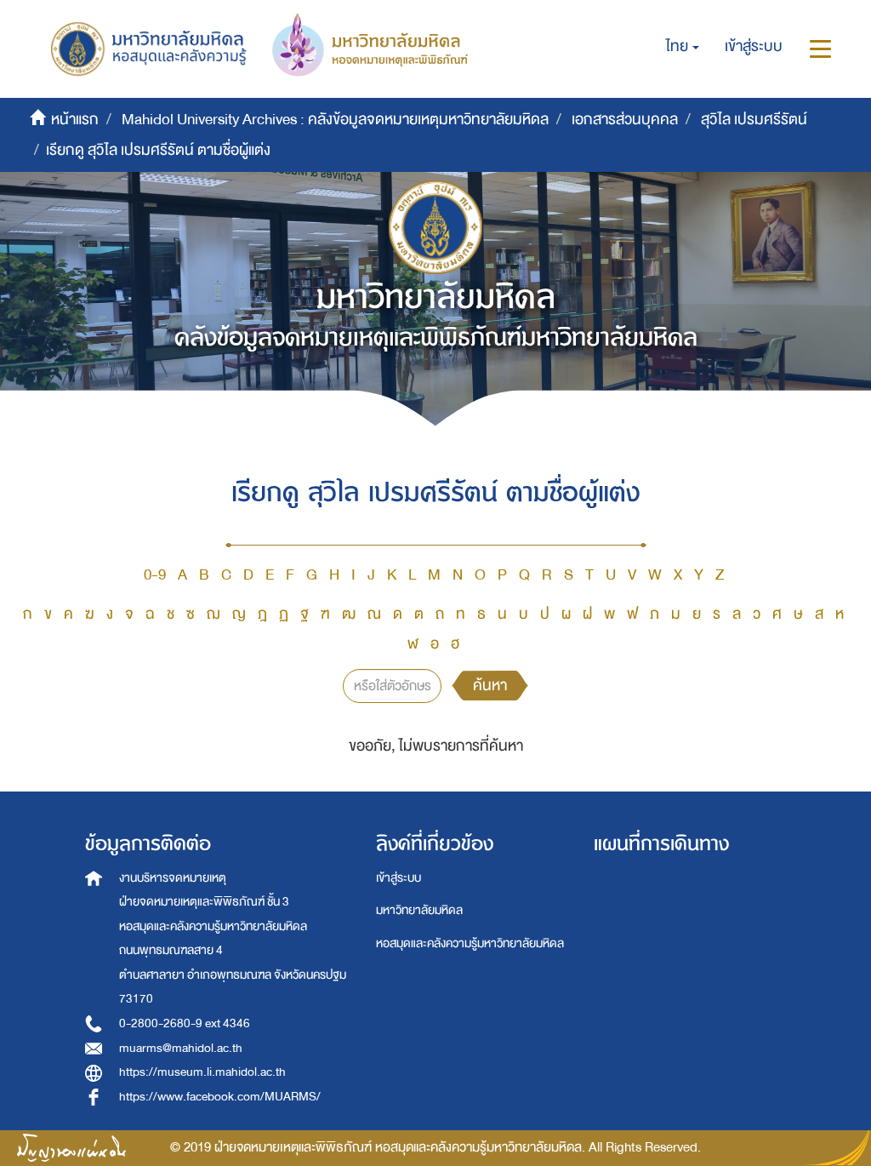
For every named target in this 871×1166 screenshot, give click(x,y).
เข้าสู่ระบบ (398, 878)
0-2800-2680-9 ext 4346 (184, 1023)
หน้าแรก (75, 119)
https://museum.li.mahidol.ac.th (202, 1072)
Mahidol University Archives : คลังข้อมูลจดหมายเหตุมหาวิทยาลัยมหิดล (335, 119)
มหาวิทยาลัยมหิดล (419, 910)
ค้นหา (490, 685)
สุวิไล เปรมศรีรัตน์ (754, 119)
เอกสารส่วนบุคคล (625, 119)
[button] (682, 47)
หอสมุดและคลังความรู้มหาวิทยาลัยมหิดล (470, 943)
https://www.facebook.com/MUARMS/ (220, 1096)
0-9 (155, 575)
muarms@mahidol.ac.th (180, 1048)
